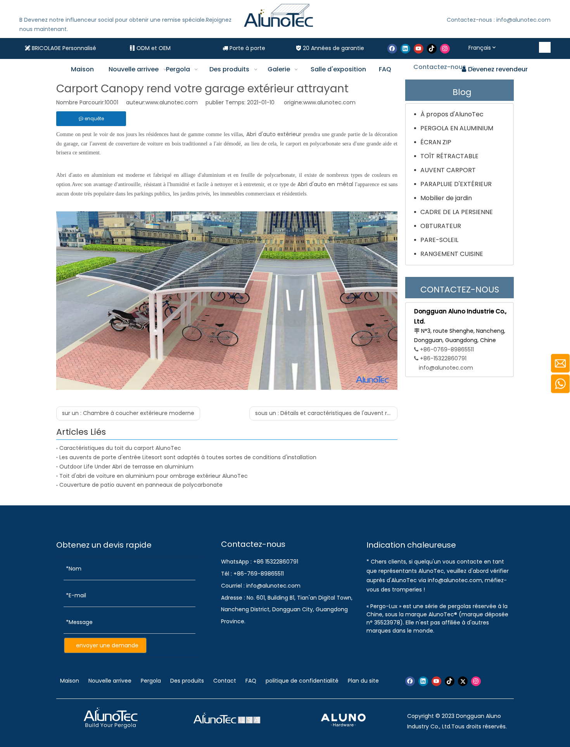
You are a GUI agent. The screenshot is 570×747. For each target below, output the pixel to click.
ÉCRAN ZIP (435, 142)
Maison (70, 681)
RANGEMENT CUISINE (451, 253)
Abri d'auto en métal (325, 184)
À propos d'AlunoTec (452, 114)
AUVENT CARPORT (448, 170)
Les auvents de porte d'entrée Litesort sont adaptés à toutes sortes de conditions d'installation (187, 457)
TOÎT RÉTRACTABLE (449, 156)
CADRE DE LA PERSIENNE (456, 212)
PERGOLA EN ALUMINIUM (456, 128)
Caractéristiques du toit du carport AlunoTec (120, 448)
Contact (224, 681)
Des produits (187, 681)
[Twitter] (463, 681)
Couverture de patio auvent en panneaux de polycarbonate (141, 485)
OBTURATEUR (440, 225)
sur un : (128, 413)
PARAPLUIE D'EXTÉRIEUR (456, 184)
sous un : (326, 413)
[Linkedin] (405, 49)
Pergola (151, 681)
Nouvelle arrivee (109, 681)
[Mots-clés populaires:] (545, 47)
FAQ (250, 681)
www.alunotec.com (329, 102)
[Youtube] (418, 49)
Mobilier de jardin (446, 198)
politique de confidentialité (302, 681)
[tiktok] (432, 49)
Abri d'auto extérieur (273, 134)
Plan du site (363, 681)
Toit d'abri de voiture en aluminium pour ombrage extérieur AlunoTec (153, 476)
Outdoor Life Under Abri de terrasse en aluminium (126, 466)
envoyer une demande (107, 645)
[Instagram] (445, 49)
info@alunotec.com (446, 368)
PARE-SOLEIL (439, 239)
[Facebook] (392, 49)
